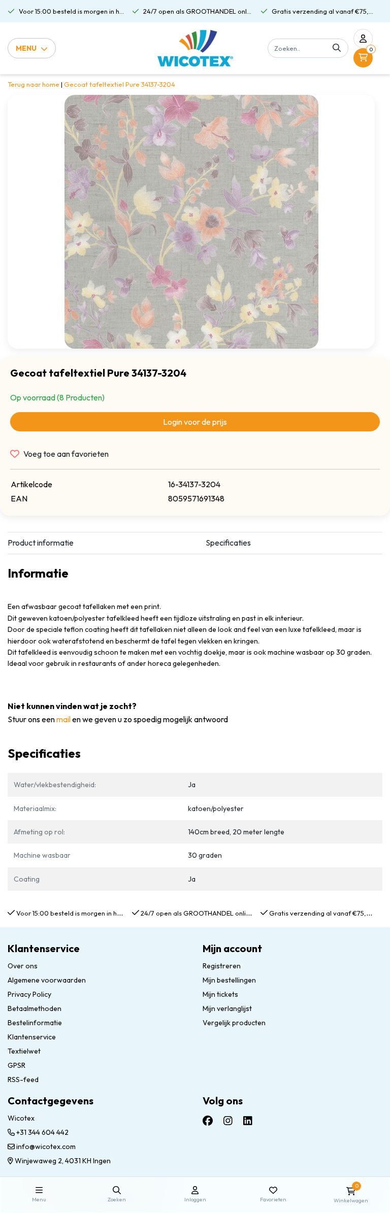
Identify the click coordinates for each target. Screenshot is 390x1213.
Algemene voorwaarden (47, 980)
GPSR (16, 1065)
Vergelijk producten (234, 1022)
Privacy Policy (29, 994)
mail (63, 719)
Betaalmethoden (34, 1008)
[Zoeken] (336, 48)
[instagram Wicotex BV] (228, 1121)
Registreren (222, 965)
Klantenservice (32, 1036)
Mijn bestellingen (229, 980)
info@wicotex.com (46, 1146)
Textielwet (24, 1051)
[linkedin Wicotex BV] (247, 1121)
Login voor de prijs (195, 422)
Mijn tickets (220, 994)
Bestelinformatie (35, 1022)
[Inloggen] (363, 38)
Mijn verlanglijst (227, 1008)
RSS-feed (23, 1079)
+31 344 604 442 (42, 1132)
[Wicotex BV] (195, 48)
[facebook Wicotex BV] (208, 1121)
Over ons (23, 965)
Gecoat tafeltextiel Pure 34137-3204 (119, 84)
